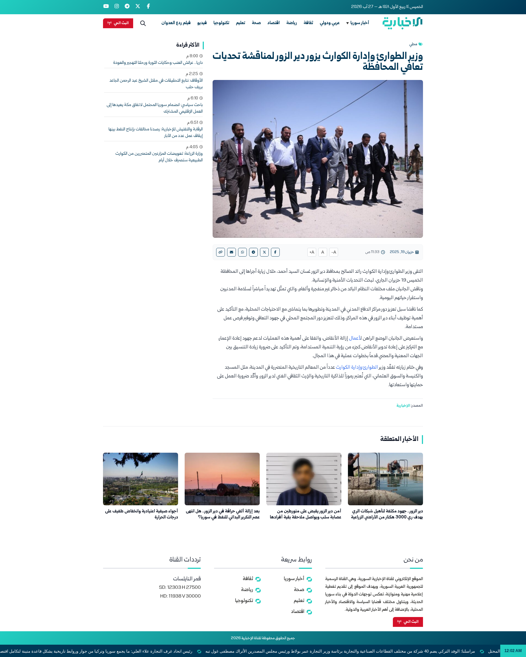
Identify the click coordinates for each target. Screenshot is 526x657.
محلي (413, 44)
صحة (256, 23)
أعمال (354, 338)
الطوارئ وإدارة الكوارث (357, 367)
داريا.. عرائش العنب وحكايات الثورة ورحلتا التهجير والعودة (158, 63)
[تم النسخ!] (220, 252)
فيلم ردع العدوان (176, 23)
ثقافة (308, 23)
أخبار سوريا (359, 23)
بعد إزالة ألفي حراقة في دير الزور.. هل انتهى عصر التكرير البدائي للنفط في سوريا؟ (223, 514)
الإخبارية (403, 406)
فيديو (202, 23)
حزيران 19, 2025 (402, 252)
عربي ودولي (330, 23)
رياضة (291, 23)
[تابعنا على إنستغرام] (117, 7)
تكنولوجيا (221, 23)
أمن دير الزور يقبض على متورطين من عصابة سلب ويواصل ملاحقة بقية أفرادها (305, 514)
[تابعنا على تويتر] (138, 7)
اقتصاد (273, 23)
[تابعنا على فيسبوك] (148, 7)
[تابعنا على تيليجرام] (127, 7)
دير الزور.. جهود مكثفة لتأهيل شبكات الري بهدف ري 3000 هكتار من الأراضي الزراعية (387, 514)
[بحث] (143, 23)
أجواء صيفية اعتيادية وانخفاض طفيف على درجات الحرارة (141, 514)
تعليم (240, 23)
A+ (311, 253)
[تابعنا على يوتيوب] (106, 7)
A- (333, 253)
